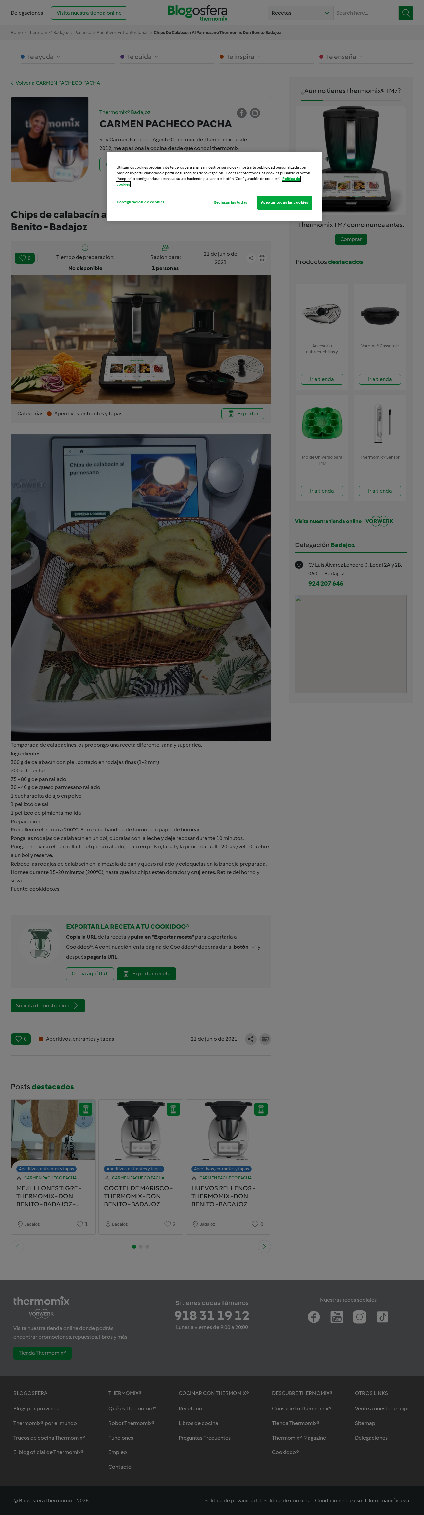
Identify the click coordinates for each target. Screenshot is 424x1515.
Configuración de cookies (141, 202)
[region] (214, 186)
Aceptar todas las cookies (284, 202)
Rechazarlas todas (230, 202)
